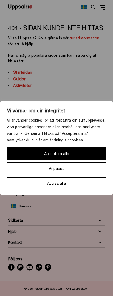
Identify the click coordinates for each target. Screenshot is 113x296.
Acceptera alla (56, 153)
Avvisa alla (56, 183)
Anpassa (56, 168)
